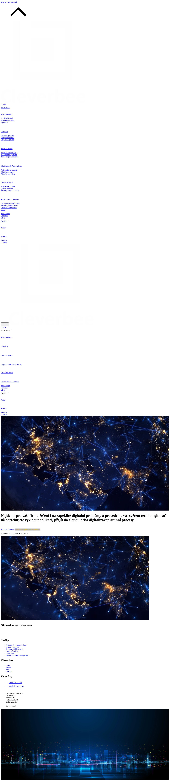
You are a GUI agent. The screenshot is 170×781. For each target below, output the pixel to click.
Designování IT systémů (14, 649)
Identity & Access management (17, 655)
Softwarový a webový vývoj (16, 645)
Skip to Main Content (9, 2)
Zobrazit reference (8, 529)
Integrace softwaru (12, 647)
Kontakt (4, 240)
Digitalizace (10, 653)
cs (1, 242)
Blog (3, 218)
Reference (4, 216)
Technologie (5, 214)
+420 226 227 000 (15, 683)
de (4, 242)
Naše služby (5, 108)
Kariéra (3, 221)
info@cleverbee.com (16, 686)
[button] (18, 20)
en (6, 242)
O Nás (3, 104)
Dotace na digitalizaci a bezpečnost (27, 529)
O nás (8, 665)
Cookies (9, 672)
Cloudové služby (12, 651)
